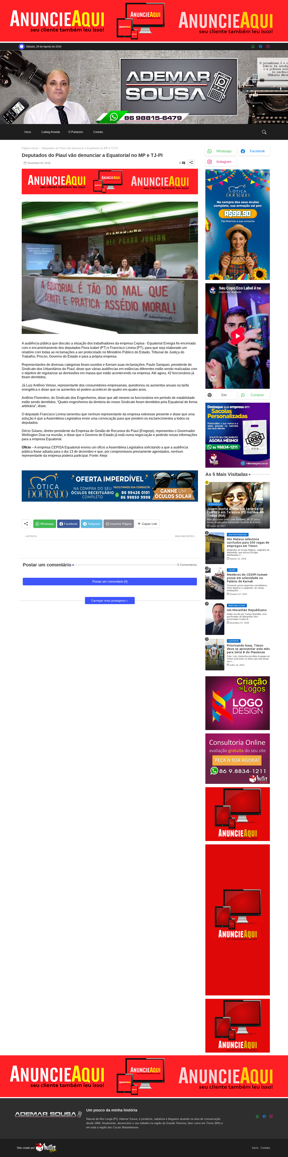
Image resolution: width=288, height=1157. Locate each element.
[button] (264, 132)
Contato (98, 132)
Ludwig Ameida (51, 132)
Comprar (257, 395)
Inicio (27, 132)
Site (224, 395)
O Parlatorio (75, 132)
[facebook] (260, 46)
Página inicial (30, 148)
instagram (224, 161)
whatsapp (223, 151)
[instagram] (268, 46)
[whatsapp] (253, 46)
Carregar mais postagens (108, 600)
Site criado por (26, 1147)
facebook (257, 151)
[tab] (27, 132)
